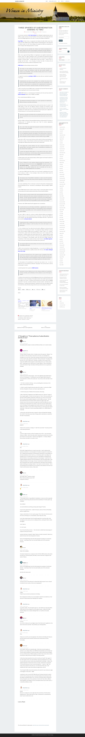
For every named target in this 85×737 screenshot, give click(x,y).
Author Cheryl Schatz (52, 1)
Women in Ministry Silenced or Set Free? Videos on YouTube (63, 75)
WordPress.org (62, 306)
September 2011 (62, 152)
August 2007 (62, 233)
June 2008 (61, 213)
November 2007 (62, 227)
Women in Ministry (19, 1)
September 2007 (62, 231)
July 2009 (61, 188)
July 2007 (61, 235)
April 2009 (61, 193)
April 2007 (61, 241)
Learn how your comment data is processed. (41, 725)
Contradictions (20, 318)
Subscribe (60, 40)
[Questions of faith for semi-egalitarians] (24, 304)
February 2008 (62, 221)
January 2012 (62, 146)
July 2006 (61, 258)
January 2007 (62, 247)
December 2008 (62, 201)
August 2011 (62, 154)
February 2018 (62, 129)
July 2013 (61, 140)
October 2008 (62, 205)
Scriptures (67, 1)
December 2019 (62, 127)
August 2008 (62, 209)
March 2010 (61, 172)
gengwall (24, 350)
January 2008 (62, 223)
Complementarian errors (27, 316)
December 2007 (62, 225)
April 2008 (61, 217)
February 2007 (62, 245)
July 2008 (61, 211)
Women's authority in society (23, 319)
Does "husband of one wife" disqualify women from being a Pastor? (64, 115)
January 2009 (62, 199)
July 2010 (61, 164)
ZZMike (24, 494)
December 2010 (62, 160)
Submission (29, 318)
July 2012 (61, 142)
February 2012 (62, 144)
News (25, 318)
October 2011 (62, 150)
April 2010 (61, 170)
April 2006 (61, 262)
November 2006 (62, 251)
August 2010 (62, 162)
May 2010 (61, 168)
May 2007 (61, 239)
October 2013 (62, 136)
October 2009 (62, 182)
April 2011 (61, 158)
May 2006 (61, 260)
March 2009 (61, 195)
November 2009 (62, 180)
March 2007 (61, 243)
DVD (58, 1)
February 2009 (62, 197)
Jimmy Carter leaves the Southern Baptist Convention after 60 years (64, 281)
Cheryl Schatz (37, 31)
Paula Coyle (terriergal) (63, 92)
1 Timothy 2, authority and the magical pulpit (64, 105)
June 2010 (61, 166)
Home (47, 1)
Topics (62, 1)
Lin (23, 547)
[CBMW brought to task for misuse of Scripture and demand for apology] (47, 303)
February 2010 (62, 174)
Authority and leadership (24, 315)
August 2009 (62, 186)
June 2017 (61, 131)
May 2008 (61, 215)
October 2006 (62, 252)
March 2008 (61, 219)
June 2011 (61, 156)
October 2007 (62, 229)
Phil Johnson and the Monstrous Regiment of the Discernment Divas (64, 94)
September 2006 (62, 254)
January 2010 (62, 176)
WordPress (45, 734)
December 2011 (62, 148)
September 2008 (62, 207)
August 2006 (62, 256)
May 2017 (61, 133)
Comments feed (62, 304)
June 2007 (61, 237)
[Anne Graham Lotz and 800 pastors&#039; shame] (35, 303)
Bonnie (24, 645)
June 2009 (61, 190)
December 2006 (62, 249)
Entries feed (62, 302)
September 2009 (62, 184)
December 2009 (62, 178)
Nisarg (52, 734)
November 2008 (62, 203)
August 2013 (62, 138)
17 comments (43, 31)
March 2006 (61, 264)
